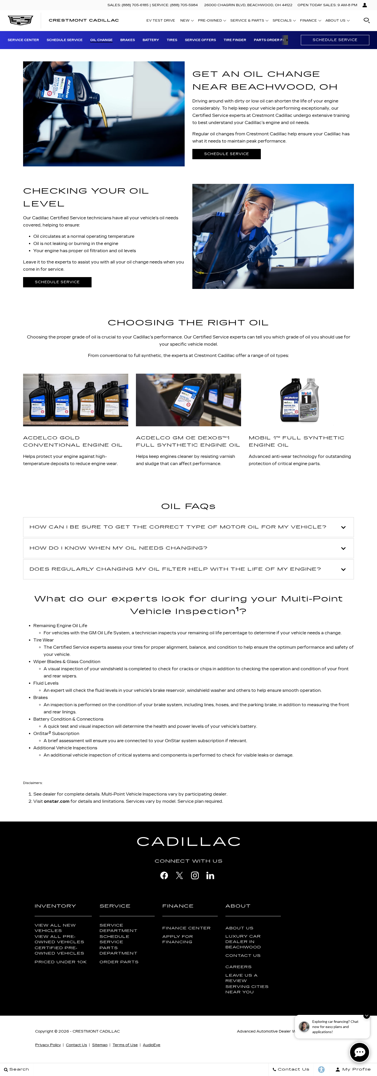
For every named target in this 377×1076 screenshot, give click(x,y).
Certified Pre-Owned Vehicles (59, 950)
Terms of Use (125, 1045)
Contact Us (243, 956)
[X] (179, 875)
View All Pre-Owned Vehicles (59, 939)
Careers (238, 967)
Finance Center (186, 928)
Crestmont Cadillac (96, 1031)
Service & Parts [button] (247, 21)
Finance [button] (308, 21)
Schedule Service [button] (226, 154)
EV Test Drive (160, 20)
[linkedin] (210, 875)
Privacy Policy (48, 1045)
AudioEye (151, 1045)
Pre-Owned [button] (210, 21)
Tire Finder (235, 40)
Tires (172, 40)
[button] (366, 20)
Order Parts (119, 962)
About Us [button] (335, 21)
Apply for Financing (177, 939)
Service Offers (200, 40)
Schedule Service (65, 40)
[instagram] (194, 875)
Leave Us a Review (241, 978)
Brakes (127, 40)
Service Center (23, 40)
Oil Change (101, 40)
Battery (151, 40)
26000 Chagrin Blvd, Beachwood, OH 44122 (248, 5)
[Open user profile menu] (364, 5)
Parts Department (118, 950)
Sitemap (99, 1045)
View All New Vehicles (55, 928)
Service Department (118, 928)
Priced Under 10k (61, 962)
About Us (239, 928)
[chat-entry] (359, 1052)
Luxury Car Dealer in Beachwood (243, 942)
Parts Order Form (272, 40)
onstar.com (57, 801)
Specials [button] (282, 21)
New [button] (186, 21)
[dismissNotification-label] (366, 1015)
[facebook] (164, 875)
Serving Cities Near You (247, 989)
